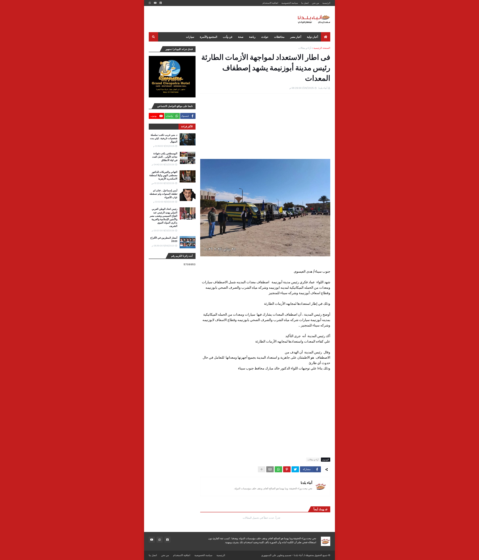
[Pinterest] (287, 469)
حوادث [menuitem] (265, 37)
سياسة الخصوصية (289, 2)
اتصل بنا (305, 2)
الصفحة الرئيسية (321, 48)
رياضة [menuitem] (252, 37)
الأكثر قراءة (187, 126)
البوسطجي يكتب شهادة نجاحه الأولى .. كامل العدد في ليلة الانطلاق (164, 157)
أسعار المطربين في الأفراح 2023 (163, 239)
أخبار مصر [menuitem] (295, 37)
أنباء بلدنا (306, 482)
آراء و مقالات (304, 48)
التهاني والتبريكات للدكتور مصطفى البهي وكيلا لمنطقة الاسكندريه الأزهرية (163, 175)
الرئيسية (326, 2)
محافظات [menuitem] (279, 37)
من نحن (315, 2)
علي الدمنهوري (268, 555)
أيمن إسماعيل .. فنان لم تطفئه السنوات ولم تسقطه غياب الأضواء (163, 194)
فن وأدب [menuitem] (227, 37)
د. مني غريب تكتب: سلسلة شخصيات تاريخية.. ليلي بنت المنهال (163, 138)
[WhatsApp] (278, 469)
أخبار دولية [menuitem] (312, 37)
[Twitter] (295, 469)
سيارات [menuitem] (190, 37)
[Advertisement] (217, 19)
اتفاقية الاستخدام (270, 2)
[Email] (270, 469)
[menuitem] (325, 37)
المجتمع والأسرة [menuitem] (208, 37)
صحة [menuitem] (240, 37)
